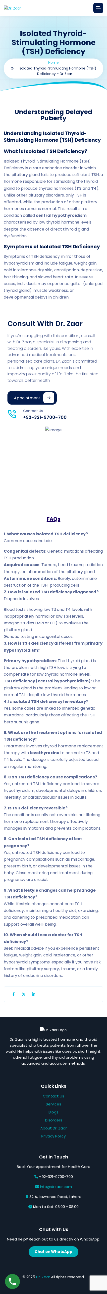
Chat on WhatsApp (53, 1251)
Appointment (27, 398)
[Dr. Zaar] (12, 8)
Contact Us (53, 1096)
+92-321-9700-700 (45, 417)
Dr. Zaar (43, 1276)
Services (53, 1104)
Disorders (53, 1120)
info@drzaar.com (56, 1186)
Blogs (53, 1112)
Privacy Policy (53, 1136)
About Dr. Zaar (53, 1128)
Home (53, 62)
